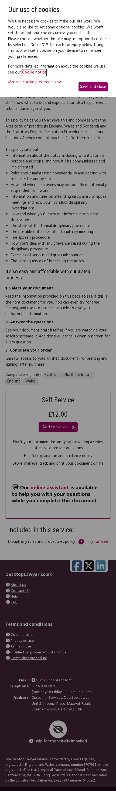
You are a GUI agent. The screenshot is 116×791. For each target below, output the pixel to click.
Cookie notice (34, 72)
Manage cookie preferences (32, 82)
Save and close (93, 87)
